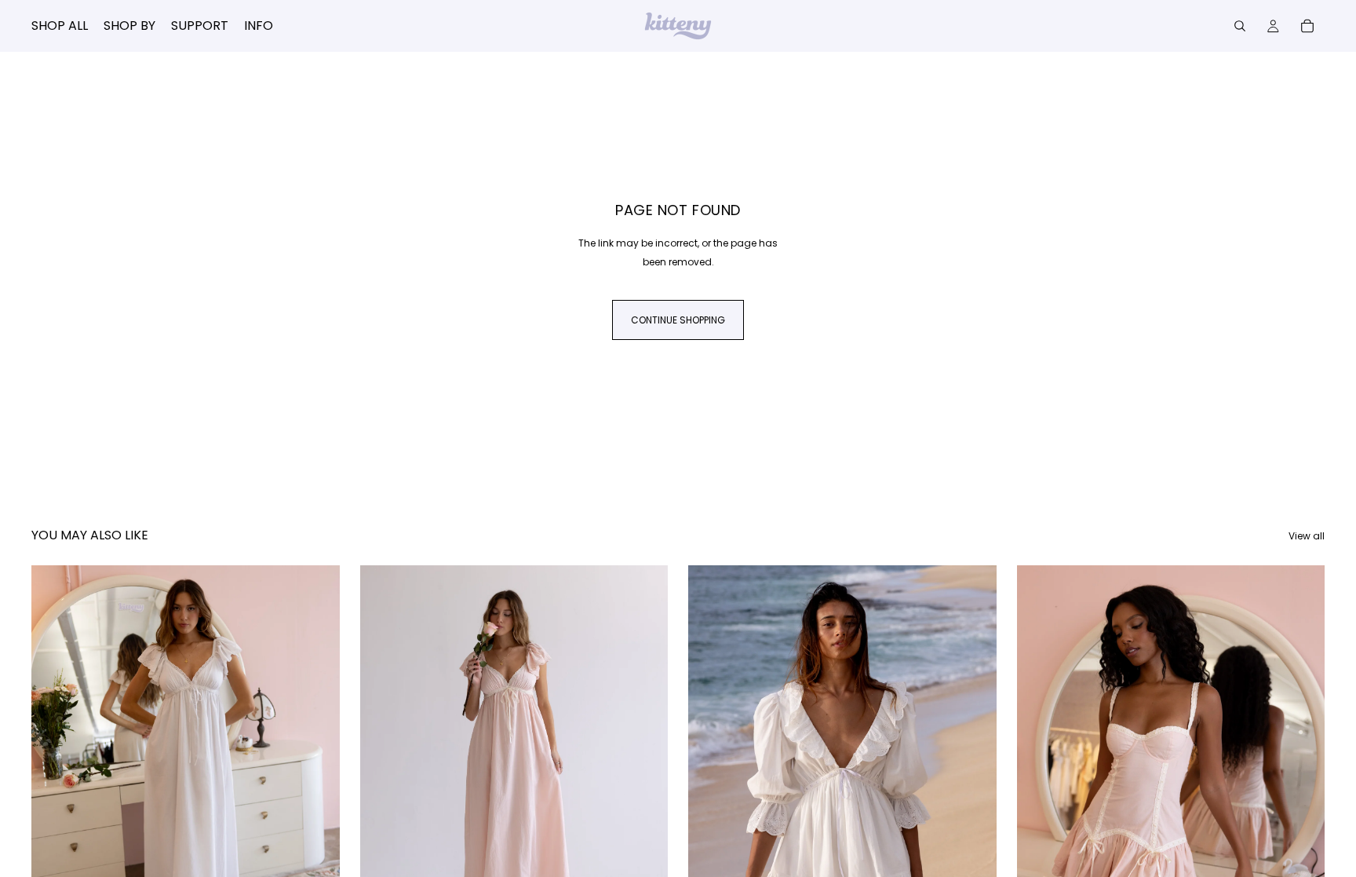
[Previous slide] (54, 758)
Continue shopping (678, 320)
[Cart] (1307, 26)
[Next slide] (316, 758)
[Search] (1240, 26)
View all (1307, 536)
